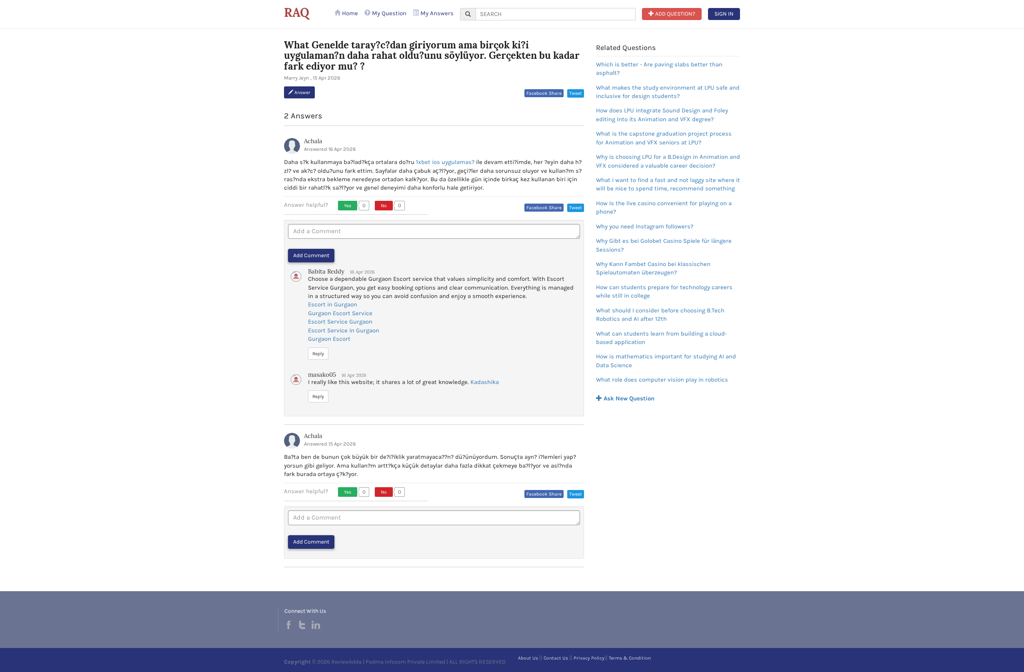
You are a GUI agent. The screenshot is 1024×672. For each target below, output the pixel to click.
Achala (313, 141)
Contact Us (556, 658)
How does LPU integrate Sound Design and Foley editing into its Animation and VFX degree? (662, 114)
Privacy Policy (589, 658)
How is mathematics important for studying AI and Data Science (666, 360)
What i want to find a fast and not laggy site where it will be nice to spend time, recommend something (668, 184)
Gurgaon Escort (329, 338)
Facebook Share (544, 93)
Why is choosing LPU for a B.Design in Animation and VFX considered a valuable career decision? (668, 161)
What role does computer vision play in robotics (662, 379)
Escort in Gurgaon (332, 304)
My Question (388, 13)
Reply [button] (318, 353)
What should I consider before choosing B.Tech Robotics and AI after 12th (660, 314)
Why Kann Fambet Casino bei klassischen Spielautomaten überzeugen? (653, 268)
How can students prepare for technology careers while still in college (664, 291)
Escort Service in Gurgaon (343, 330)
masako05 (322, 374)
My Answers (436, 13)
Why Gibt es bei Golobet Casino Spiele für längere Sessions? (664, 245)
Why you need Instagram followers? (644, 226)
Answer (301, 92)
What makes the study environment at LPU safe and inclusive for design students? (668, 92)
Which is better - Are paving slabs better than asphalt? (659, 68)
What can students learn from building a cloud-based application (661, 338)
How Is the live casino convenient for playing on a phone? (664, 207)
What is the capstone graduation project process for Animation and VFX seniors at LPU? (664, 138)
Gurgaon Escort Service (340, 313)
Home (349, 13)
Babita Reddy (326, 271)
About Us (528, 658)
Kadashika (484, 382)
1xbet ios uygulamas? (445, 162)
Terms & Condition (630, 658)
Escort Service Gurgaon (340, 321)
